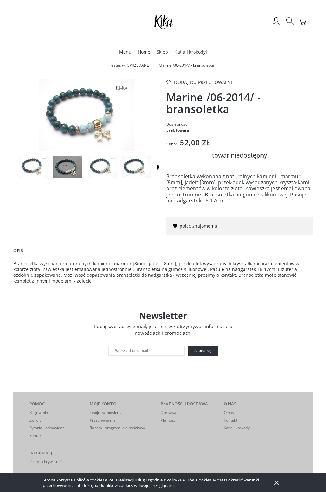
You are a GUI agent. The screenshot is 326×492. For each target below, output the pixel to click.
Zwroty (35, 420)
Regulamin (38, 412)
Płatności (169, 420)
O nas (229, 412)
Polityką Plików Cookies (189, 480)
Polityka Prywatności (47, 461)
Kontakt (36, 435)
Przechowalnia (103, 420)
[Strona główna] (163, 21)
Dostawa (168, 412)
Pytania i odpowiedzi (47, 427)
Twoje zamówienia (106, 412)
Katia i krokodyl (237, 427)
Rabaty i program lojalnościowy (117, 427)
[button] (158, 167)
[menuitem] (125, 52)
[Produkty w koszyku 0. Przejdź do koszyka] (303, 25)
